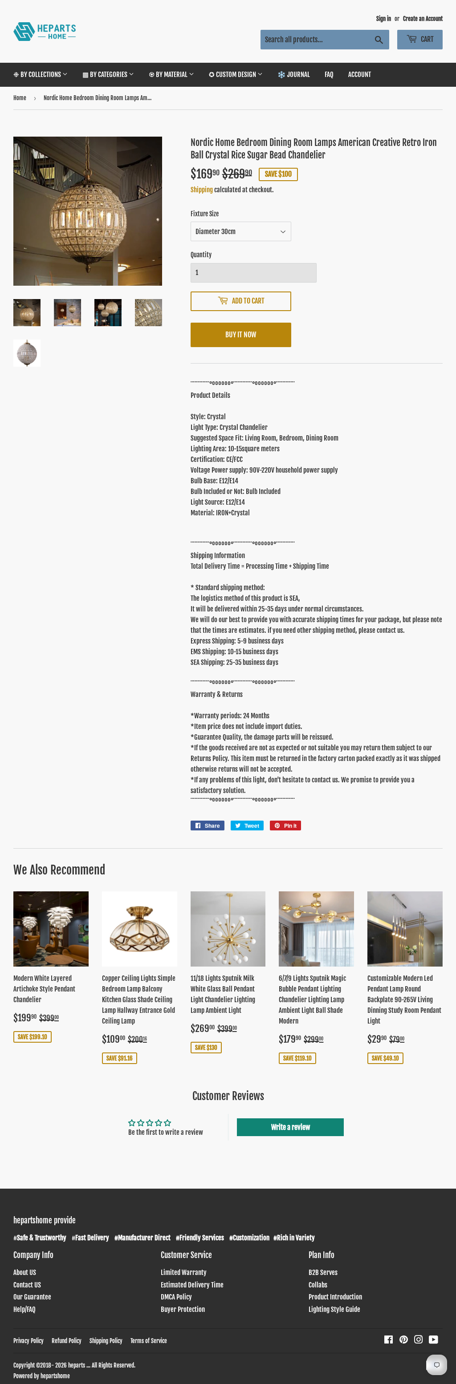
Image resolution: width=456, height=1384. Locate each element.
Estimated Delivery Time (192, 1285)
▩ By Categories (105, 74)
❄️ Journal (293, 74)
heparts (76, 1365)
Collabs (318, 1285)
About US (24, 1272)
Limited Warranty (184, 1272)
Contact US (27, 1285)
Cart (426, 39)
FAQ (329, 74)
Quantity (201, 255)
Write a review (290, 1127)
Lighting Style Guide (334, 1309)
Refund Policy (66, 1340)
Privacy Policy (28, 1340)
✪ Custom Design (233, 74)
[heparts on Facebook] (388, 1340)
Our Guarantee (32, 1297)
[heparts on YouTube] (433, 1340)
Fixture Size (205, 214)
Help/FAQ (24, 1309)
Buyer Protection (183, 1309)
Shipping (202, 190)
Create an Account (423, 18)
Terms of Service (148, 1340)
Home (19, 97)
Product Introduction (335, 1297)
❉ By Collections (37, 74)
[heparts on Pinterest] (403, 1340)
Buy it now (240, 334)
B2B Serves (323, 1272)
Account (359, 74)
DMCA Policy (176, 1297)
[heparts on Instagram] (418, 1340)
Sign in (383, 18)
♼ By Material (169, 74)
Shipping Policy (106, 1340)
